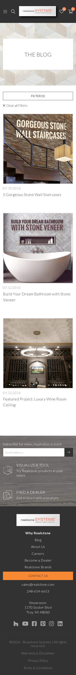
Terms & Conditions (38, 668)
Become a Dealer (38, 560)
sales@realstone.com (38, 584)
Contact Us (38, 576)
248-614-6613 (38, 591)
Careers (38, 553)
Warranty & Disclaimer (38, 653)
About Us (38, 547)
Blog (38, 540)
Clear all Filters (16, 105)
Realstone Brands (38, 567)
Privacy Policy (38, 660)
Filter (38, 96)
